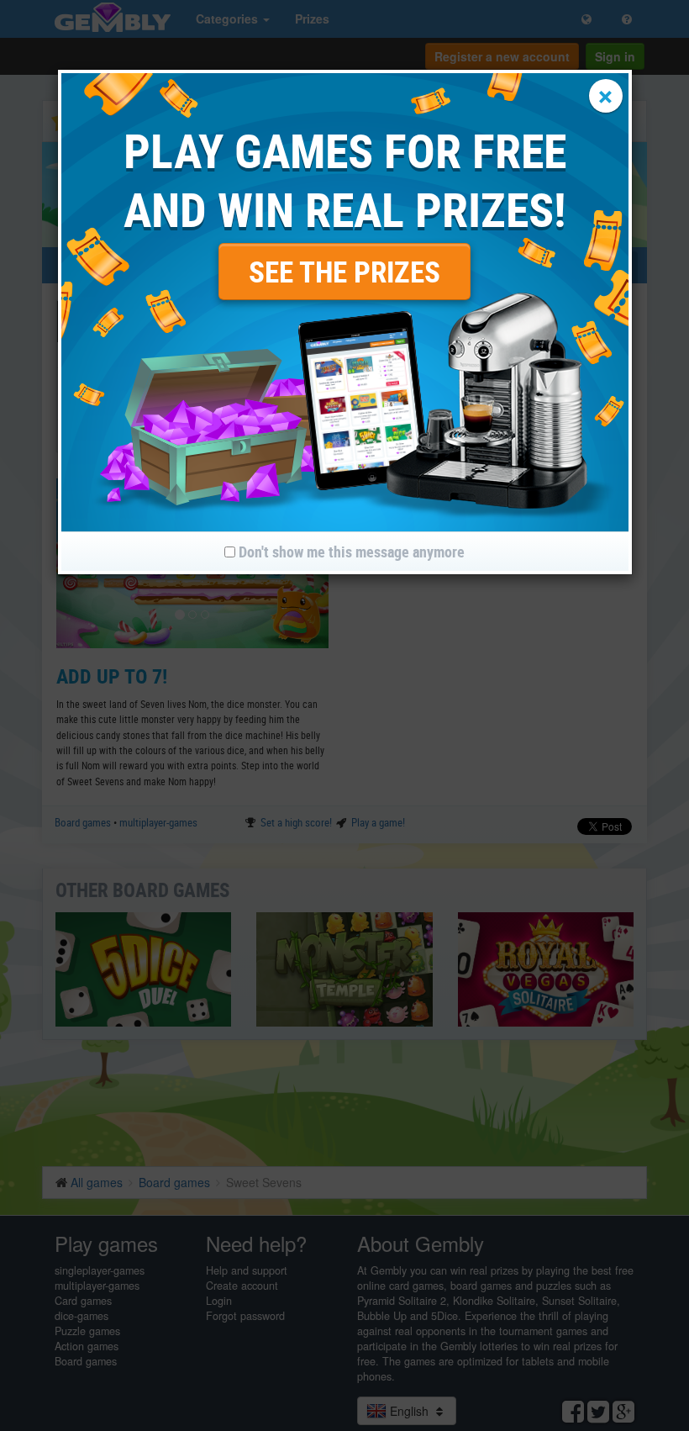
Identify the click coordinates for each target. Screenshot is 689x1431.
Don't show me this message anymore (350, 551)
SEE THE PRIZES (344, 271)
